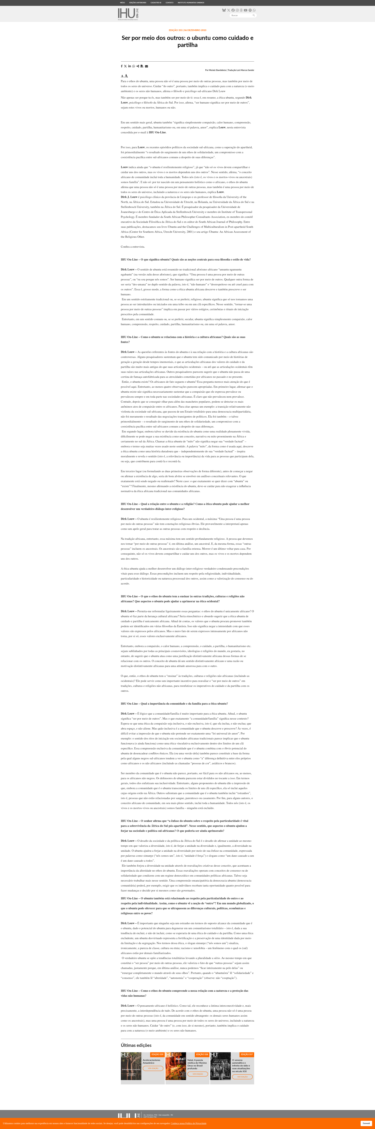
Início (122, 3)
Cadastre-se (156, 3)
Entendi (366, 1123)
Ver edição (153, 1068)
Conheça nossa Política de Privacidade (188, 1123)
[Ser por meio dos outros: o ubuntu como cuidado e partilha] (138, 66)
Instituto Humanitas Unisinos (191, 3)
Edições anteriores (137, 3)
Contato (169, 3)
